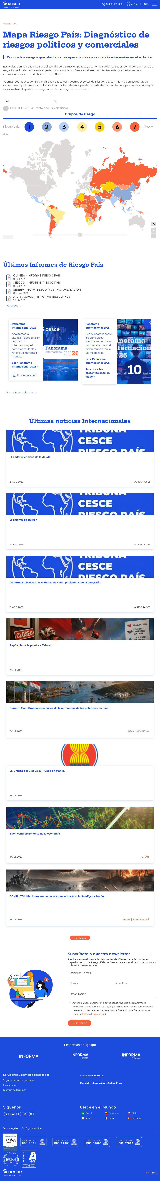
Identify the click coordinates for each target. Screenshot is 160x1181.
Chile (134, 1113)
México (89, 1118)
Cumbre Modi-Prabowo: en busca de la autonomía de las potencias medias (59, 708)
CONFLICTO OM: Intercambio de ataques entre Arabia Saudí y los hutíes (57, 896)
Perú (111, 1118)
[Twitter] (6, 1114)
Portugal (136, 1118)
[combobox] (30, 101)
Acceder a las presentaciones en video (97, 373)
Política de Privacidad (93, 1014)
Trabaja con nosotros (92, 1075)
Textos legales (10, 1128)
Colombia (114, 1113)
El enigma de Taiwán (23, 519)
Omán (145, 856)
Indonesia (142, 731)
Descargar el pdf (27, 375)
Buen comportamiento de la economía (35, 833)
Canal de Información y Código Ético (101, 1083)
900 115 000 (115, 4)
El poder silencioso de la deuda (30, 457)
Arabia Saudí (140, 919)
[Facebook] (18, 1114)
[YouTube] (25, 1114)
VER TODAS (80, 938)
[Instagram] (31, 1114)
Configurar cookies (32, 1128)
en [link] (153, 1172)
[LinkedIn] (12, 1114)
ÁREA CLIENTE (140, 4)
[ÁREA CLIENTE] (154, 4)
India (131, 731)
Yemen (126, 919)
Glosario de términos (14, 1090)
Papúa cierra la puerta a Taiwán (31, 645)
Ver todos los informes (20, 392)
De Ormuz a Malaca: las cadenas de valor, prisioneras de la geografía (55, 582)
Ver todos (12, 305)
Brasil (88, 1113)
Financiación (10, 1085)
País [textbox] (7, 100)
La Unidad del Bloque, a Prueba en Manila (37, 770)
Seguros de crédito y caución (19, 1080)
